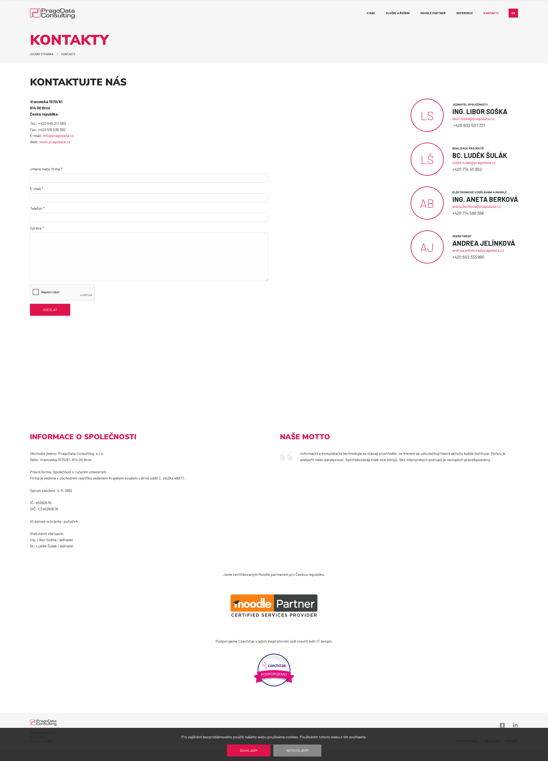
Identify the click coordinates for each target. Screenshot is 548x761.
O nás (371, 13)
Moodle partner (433, 13)
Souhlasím (248, 750)
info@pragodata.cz (58, 135)
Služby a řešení (398, 13)
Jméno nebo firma (46, 169)
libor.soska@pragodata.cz (473, 118)
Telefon (37, 208)
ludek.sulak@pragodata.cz (474, 162)
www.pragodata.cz (54, 141)
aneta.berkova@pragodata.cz (476, 206)
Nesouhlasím (297, 750)
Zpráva (37, 228)
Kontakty (491, 13)
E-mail (36, 188)
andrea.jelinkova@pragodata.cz (478, 250)
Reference (464, 13)
